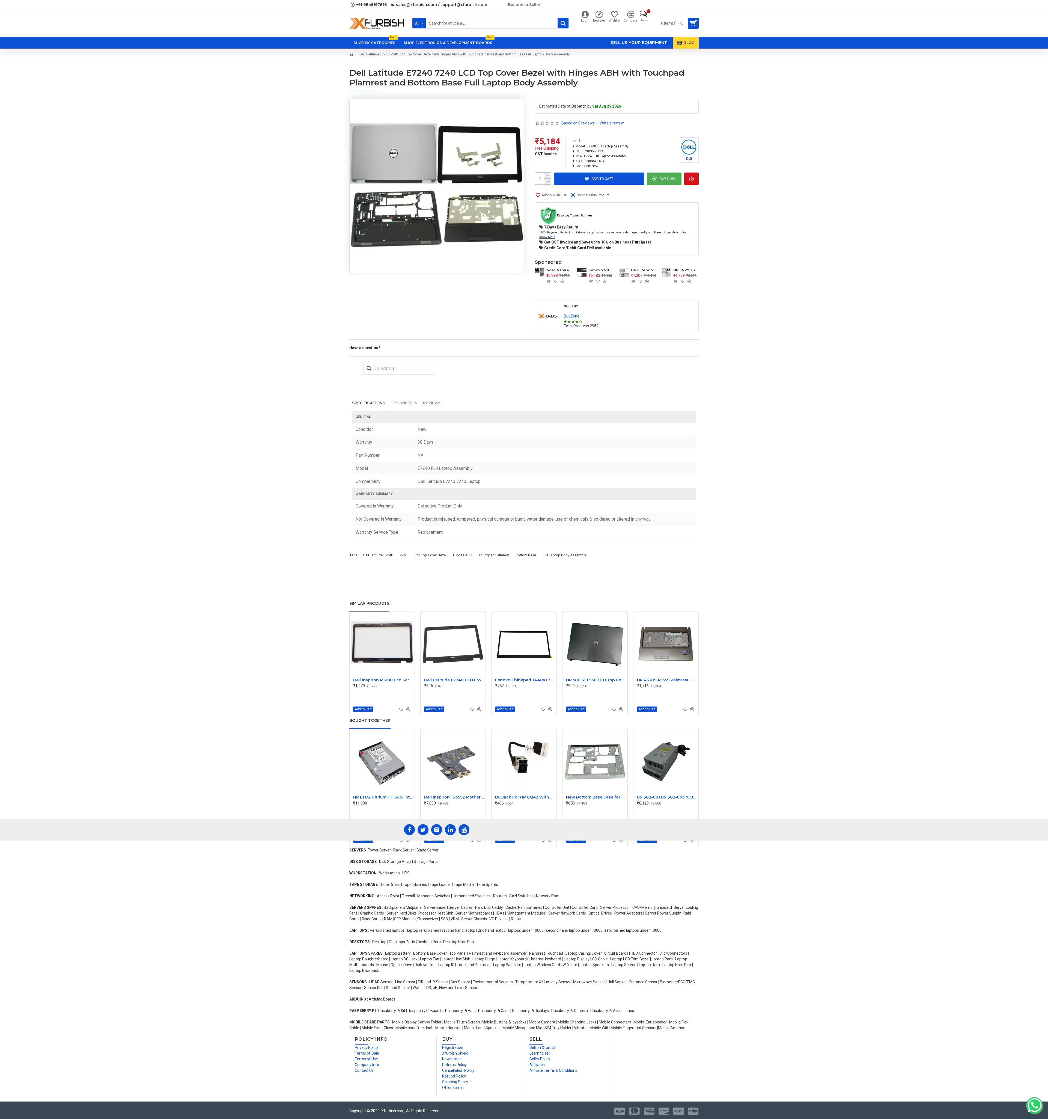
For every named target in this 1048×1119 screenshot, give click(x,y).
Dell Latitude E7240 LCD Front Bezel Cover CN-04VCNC (454, 680)
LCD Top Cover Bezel (430, 555)
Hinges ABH (462, 555)
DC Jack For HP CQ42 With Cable (525, 797)
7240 (403, 555)
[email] (369, 368)
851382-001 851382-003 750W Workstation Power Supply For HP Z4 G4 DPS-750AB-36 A (667, 797)
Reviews (432, 402)
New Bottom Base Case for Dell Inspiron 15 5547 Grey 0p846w (596, 797)
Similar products (369, 603)
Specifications (368, 402)
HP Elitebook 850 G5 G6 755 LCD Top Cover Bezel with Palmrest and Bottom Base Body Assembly (643, 270)
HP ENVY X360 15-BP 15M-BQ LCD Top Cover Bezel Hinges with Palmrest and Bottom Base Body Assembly (686, 270)
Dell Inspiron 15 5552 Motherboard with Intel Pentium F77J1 (454, 797)
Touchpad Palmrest (494, 555)
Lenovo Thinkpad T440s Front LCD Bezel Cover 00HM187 (525, 680)
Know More (547, 237)
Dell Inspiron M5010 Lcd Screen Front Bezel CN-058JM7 (383, 680)
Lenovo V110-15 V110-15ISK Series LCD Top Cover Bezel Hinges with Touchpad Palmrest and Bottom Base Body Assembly (601, 270)
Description (404, 402)
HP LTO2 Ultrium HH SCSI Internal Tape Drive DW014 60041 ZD (383, 797)
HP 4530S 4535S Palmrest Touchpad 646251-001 (667, 680)
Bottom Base (526, 555)
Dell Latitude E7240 (378, 555)
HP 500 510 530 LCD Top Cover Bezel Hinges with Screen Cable (596, 680)
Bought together (370, 720)
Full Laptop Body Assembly (564, 555)
